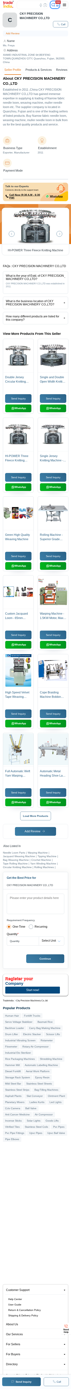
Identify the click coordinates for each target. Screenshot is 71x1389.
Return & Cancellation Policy (24, 1310)
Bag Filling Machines (46, 1089)
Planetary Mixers (14, 1102)
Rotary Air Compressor (35, 1046)
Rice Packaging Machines (20, 1058)
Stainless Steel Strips (17, 1089)
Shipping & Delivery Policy (23, 1315)
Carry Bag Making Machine (44, 1028)
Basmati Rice (45, 1021)
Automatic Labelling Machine (41, 1065)
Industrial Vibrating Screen (20, 1040)
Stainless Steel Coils (36, 1126)
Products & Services (38, 69)
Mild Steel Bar (13, 1083)
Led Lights (56, 1102)
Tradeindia (8, 1000)
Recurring (41, 926)
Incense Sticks (13, 1120)
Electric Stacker (32, 1034)
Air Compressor (44, 1114)
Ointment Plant (56, 1095)
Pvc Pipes (58, 1126)
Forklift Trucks (32, 1015)
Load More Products (35, 816)
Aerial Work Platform (38, 1071)
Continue (45, 958)
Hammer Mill (12, 1065)
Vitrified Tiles (12, 1126)
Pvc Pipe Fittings (14, 1133)
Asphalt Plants (13, 1095)
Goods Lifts (52, 1120)
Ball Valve (30, 1108)
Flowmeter (11, 1046)
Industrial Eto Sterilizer (18, 1052)
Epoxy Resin (42, 1077)
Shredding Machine (51, 1058)
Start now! (32, 990)
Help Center (15, 1299)
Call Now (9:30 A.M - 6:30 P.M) (24, 196)
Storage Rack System (17, 1077)
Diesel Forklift (13, 1071)
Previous (12, 234)
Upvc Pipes (35, 1133)
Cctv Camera (12, 1108)
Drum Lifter (11, 1034)
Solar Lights (33, 1120)
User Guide (14, 1304)
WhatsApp (56, 196)
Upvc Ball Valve (56, 1133)
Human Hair (12, 1015)
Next (59, 234)
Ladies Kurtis (36, 1102)
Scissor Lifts (53, 1034)
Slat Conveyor (35, 1095)
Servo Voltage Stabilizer (18, 1021)
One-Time (19, 926)
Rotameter (47, 1040)
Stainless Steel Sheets (39, 1083)
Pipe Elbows (12, 1139)
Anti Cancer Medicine (17, 1114)
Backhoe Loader (14, 1028)
